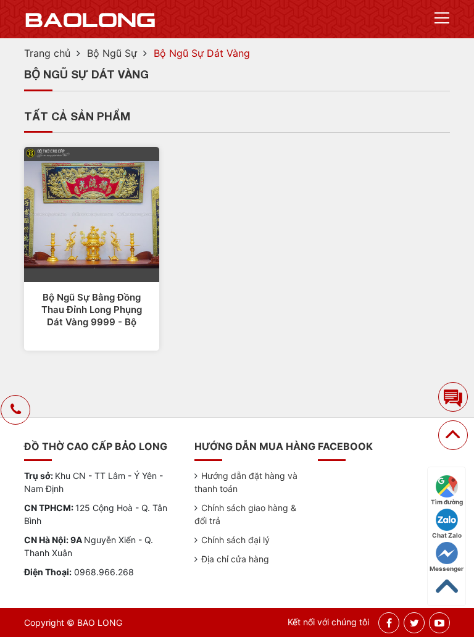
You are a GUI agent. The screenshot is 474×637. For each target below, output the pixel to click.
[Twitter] (414, 623)
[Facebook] (389, 623)
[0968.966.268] (15, 410)
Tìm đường (447, 502)
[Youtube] (439, 623)
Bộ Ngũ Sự (112, 53)
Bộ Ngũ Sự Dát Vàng (202, 53)
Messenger (447, 568)
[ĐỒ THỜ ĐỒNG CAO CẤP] (90, 19)
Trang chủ (47, 53)
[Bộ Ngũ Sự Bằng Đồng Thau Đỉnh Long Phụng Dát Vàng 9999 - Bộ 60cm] (91, 213)
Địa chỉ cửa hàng (235, 559)
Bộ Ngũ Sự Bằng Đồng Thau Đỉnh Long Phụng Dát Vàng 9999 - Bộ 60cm (91, 309)
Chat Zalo (447, 535)
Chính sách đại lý (235, 540)
